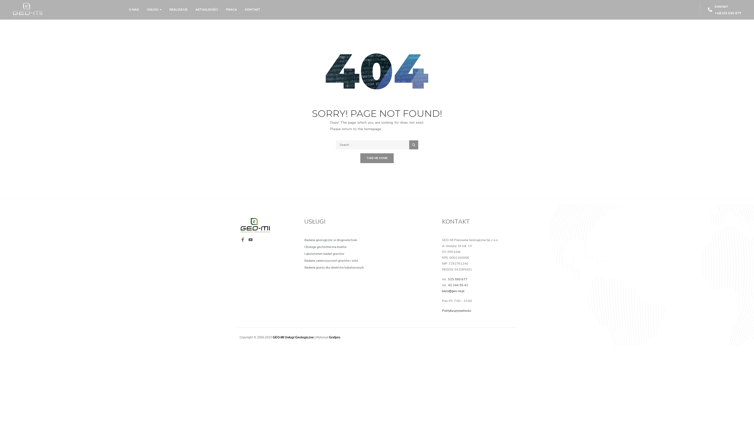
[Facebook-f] (243, 240)
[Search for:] (377, 145)
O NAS (134, 9)
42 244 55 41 (458, 285)
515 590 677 (457, 279)
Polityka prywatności (456, 311)
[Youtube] (250, 240)
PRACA (231, 9)
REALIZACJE (178, 9)
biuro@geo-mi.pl (453, 291)
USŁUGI (152, 9)
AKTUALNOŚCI (206, 9)
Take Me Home (377, 158)
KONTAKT (252, 9)
